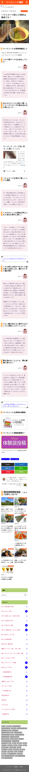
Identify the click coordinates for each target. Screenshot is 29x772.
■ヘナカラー (7, 611)
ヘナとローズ (5, 736)
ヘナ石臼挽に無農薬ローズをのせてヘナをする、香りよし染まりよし (14, 405)
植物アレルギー (7, 681)
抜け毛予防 (5, 747)
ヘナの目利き (5, 739)
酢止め (20, 751)
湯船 (19, 747)
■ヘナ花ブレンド (8, 634)
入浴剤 (19, 743)
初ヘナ (4, 745)
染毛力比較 (13, 747)
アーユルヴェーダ (8, 709)
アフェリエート (6, 728)
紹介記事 (5, 695)
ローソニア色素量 (6, 743)
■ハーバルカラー (8, 658)
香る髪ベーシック (20, 756)
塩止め (10, 745)
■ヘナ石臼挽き (8, 606)
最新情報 (16, 766)
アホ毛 (14, 728)
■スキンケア (7, 667)
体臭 (14, 743)
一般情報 (5, 714)
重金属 (4, 753)
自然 (4, 700)
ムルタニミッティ (6, 741)
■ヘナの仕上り (7, 625)
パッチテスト (18, 732)
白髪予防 (16, 749)
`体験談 (9, 726)
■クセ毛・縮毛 (7, 644)
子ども (4, 705)
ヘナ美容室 (6, 691)
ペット (21, 739)
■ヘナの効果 (7, 639)
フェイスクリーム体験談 (8, 734)
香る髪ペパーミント (7, 758)
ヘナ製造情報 (7, 677)
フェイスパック (19, 734)
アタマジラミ (16, 726)
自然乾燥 (10, 751)
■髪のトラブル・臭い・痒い (11, 648)
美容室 (22, 749)
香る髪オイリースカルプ (8, 756)
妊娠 (15, 745)
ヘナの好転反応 (15, 736)
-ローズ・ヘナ (6, 459)
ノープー (15, 730)
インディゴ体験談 (6, 730)
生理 (10, 749)
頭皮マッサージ (12, 753)
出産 (25, 743)
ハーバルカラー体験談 (7, 732)
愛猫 (25, 745)
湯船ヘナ (4, 749)
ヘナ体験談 (14, 739)
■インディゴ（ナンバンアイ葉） (12, 653)
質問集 (21, 766)
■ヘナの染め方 (15, 459)
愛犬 (20, 745)
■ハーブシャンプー (9, 663)
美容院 (4, 751)
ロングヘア (15, 741)
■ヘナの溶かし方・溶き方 (10, 616)
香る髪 (19, 753)
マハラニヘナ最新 (14, 2)
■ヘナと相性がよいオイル (11, 630)
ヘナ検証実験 (6, 672)
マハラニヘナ (9, 766)
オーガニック (6, 686)
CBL (3, 726)
